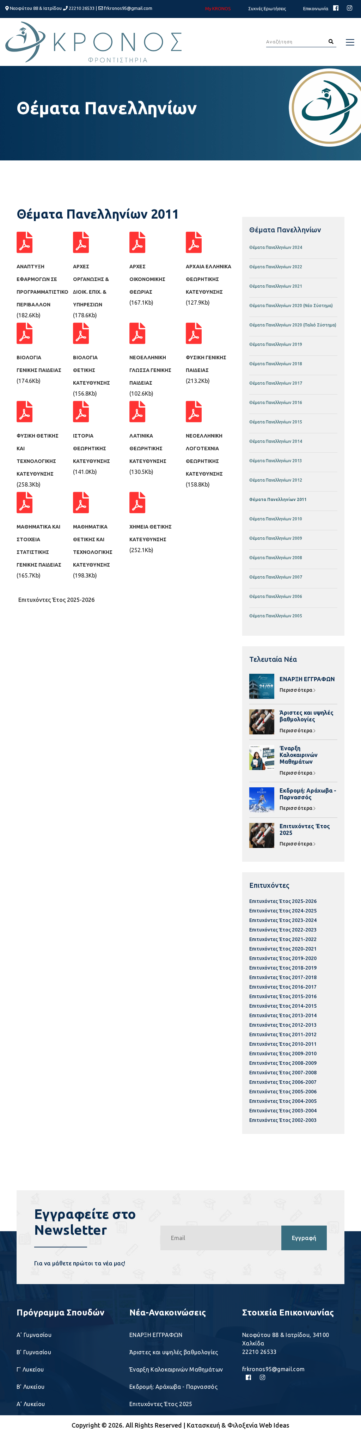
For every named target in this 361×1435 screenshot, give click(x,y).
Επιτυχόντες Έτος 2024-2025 (283, 911)
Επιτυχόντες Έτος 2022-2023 (283, 930)
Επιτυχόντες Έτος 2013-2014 (283, 1015)
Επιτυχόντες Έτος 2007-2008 (283, 1072)
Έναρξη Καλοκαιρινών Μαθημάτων (299, 755)
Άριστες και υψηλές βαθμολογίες (307, 715)
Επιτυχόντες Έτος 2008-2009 (283, 1063)
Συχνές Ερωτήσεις (267, 8)
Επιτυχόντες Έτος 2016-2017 (283, 987)
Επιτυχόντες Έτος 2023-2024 (283, 920)
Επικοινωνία (315, 8)
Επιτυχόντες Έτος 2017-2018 (283, 977)
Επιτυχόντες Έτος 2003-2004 (283, 1110)
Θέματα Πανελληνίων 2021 (275, 286)
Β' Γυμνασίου (34, 1352)
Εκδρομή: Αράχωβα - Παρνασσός (308, 793)
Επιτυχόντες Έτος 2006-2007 (283, 1082)
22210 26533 (81, 8)
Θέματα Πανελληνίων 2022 (275, 266)
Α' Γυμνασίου (34, 1335)
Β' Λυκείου (30, 1387)
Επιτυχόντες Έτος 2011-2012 (283, 1034)
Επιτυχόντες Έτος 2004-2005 (283, 1101)
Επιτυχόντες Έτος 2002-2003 (283, 1120)
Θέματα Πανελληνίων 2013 (275, 460)
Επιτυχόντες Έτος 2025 (305, 829)
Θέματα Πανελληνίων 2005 (275, 615)
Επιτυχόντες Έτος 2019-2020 (283, 958)
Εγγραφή (304, 1238)
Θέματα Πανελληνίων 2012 (275, 480)
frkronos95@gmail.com (128, 8)
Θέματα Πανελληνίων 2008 (275, 557)
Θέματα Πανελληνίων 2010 (275, 519)
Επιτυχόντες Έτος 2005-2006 (283, 1091)
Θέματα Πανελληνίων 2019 (275, 344)
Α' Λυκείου (31, 1404)
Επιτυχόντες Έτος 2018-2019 (283, 968)
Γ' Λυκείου (30, 1369)
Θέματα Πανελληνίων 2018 (275, 363)
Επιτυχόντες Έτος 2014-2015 (283, 1006)
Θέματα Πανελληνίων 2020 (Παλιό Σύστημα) (292, 325)
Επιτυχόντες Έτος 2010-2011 (283, 1044)
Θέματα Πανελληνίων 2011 (278, 499)
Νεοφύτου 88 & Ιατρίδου (35, 8)
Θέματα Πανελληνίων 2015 (275, 422)
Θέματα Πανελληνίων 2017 (275, 383)
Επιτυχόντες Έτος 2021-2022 (283, 939)
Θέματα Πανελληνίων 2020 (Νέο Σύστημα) (291, 305)
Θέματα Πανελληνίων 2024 (275, 247)
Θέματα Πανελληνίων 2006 (275, 596)
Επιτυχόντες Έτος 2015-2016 (283, 996)
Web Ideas (274, 1425)
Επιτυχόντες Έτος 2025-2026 (56, 600)
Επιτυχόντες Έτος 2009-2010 (283, 1053)
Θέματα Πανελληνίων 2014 (275, 441)
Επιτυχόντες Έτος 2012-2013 (283, 1025)
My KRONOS (218, 8)
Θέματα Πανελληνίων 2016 (275, 402)
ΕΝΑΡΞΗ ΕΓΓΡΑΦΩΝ (307, 679)
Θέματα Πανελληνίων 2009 (275, 538)
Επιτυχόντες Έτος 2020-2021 (283, 949)
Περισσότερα (296, 690)
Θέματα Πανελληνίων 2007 (275, 577)
